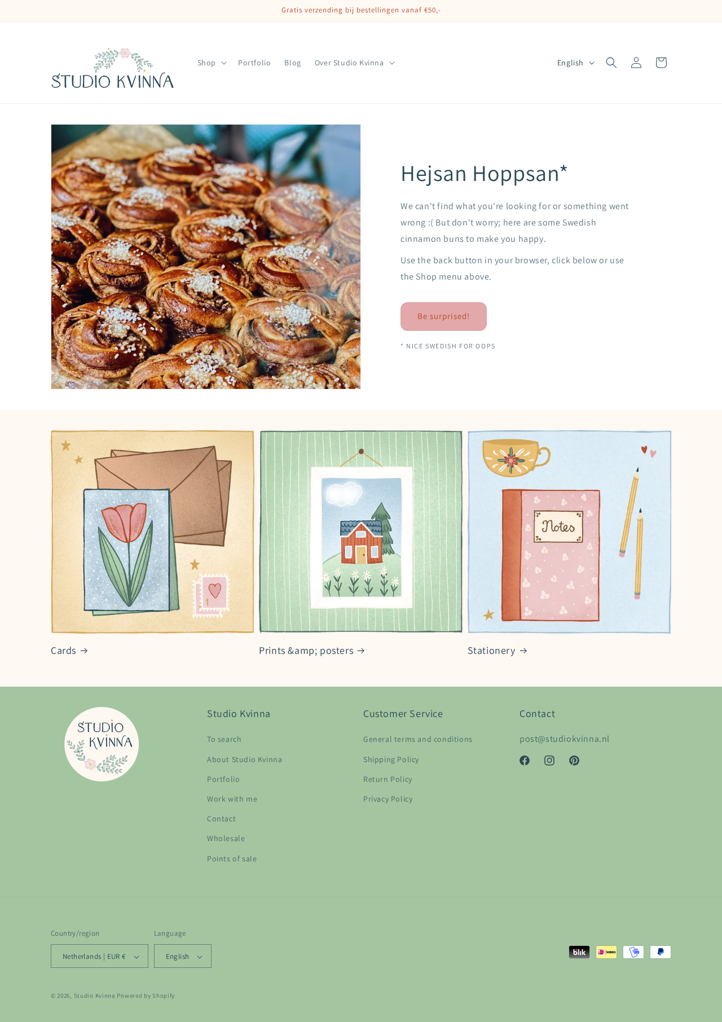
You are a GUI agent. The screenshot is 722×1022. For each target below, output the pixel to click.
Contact (221, 819)
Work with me (232, 799)
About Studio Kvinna (244, 759)
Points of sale (232, 858)
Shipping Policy (391, 759)
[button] (211, 62)
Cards (63, 650)
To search (224, 740)
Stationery (492, 650)
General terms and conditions (418, 740)
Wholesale (226, 839)
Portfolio (223, 779)
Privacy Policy (387, 799)
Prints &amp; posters (306, 650)
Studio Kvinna (95, 996)
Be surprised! (443, 316)
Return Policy (387, 779)
